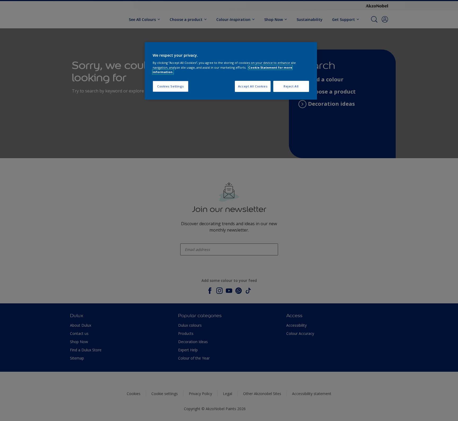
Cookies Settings (170, 86)
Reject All (291, 86)
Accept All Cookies (252, 86)
